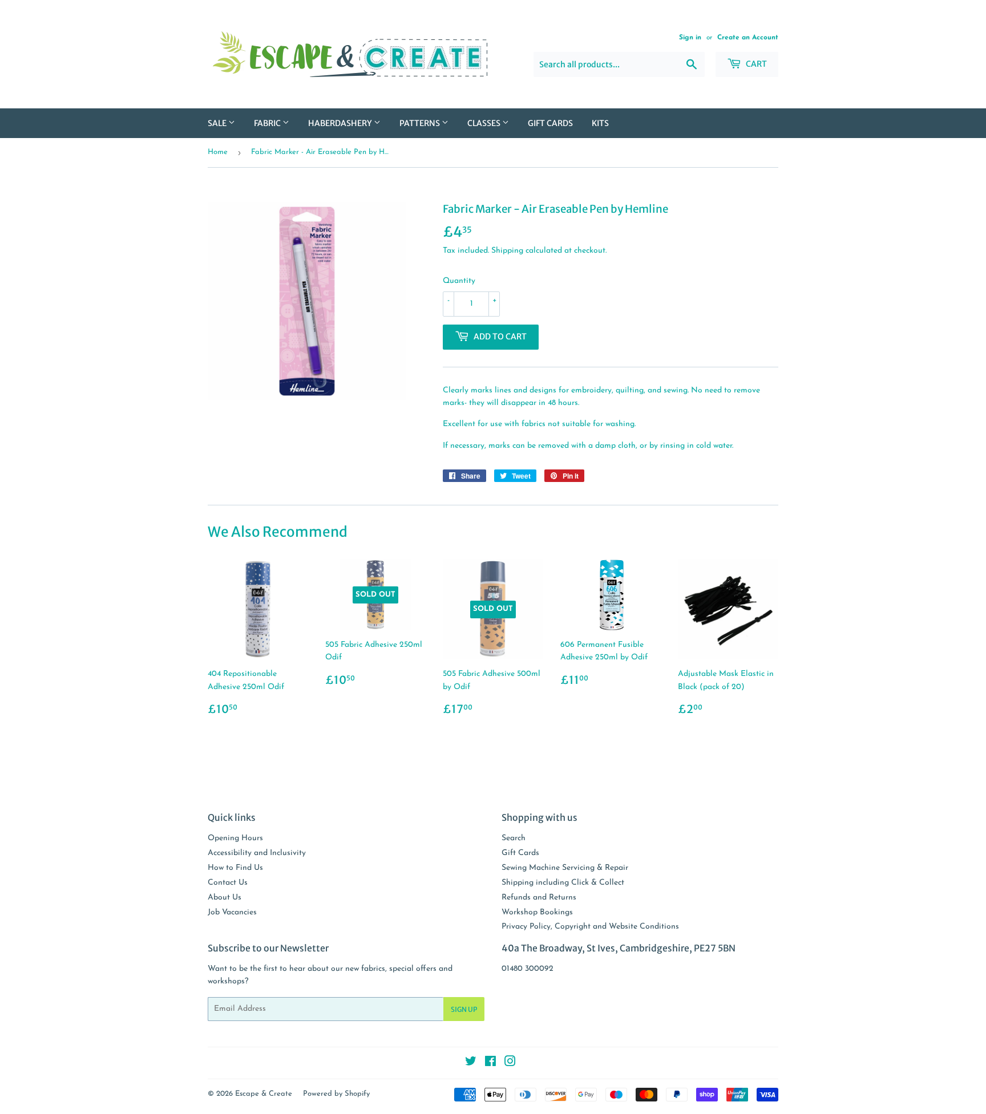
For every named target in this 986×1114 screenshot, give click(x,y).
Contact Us (228, 882)
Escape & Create (263, 1093)
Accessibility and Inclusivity (257, 853)
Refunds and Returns (539, 897)
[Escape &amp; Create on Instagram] (510, 1063)
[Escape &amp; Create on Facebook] (490, 1063)
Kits (600, 123)
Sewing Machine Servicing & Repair (565, 868)
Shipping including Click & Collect (563, 882)
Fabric (268, 123)
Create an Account (747, 37)
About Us (224, 897)
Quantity (459, 281)
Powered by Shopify (336, 1093)
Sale (218, 123)
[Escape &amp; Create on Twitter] (470, 1063)
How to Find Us (235, 868)
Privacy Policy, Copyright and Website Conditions (590, 926)
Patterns (420, 123)
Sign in (690, 37)
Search (514, 838)
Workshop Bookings (537, 912)
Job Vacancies (232, 912)
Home (218, 152)
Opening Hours (235, 838)
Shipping (507, 250)
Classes (484, 123)
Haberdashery (341, 123)
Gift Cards (550, 123)
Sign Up (464, 1009)
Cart (755, 64)
